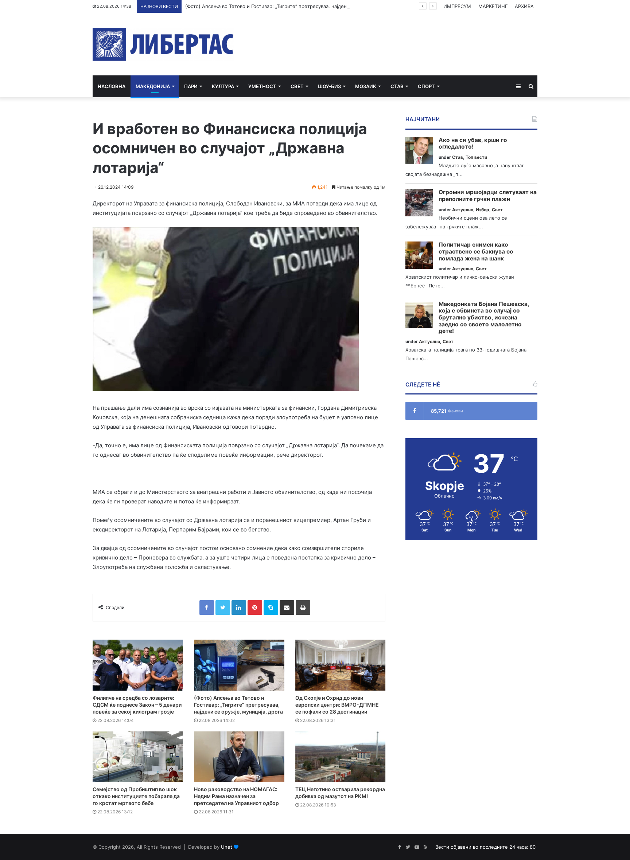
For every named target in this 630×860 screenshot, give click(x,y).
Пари (191, 86)
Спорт (426, 86)
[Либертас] (163, 44)
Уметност (262, 86)
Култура (223, 86)
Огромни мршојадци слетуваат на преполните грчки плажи (488, 196)
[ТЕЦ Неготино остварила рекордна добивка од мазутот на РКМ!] (340, 756)
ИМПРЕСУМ (457, 6)
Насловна (111, 86)
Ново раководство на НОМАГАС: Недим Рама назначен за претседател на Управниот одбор (236, 796)
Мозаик (365, 86)
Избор (482, 209)
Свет (297, 86)
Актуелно (462, 209)
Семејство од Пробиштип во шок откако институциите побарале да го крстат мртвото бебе (136, 796)
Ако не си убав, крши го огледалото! (473, 143)
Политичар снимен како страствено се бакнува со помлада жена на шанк (476, 251)
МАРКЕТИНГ (493, 6)
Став (397, 86)
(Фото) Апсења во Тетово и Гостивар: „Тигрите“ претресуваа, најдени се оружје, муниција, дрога (300, 6)
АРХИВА (524, 6)
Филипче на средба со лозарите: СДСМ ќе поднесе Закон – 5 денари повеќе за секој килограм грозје (137, 705)
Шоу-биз (329, 86)
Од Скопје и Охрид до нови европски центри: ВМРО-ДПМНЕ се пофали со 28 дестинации (337, 705)
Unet (226, 847)
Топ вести (476, 157)
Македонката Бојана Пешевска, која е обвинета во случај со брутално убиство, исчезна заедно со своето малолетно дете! (484, 318)
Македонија (153, 86)
